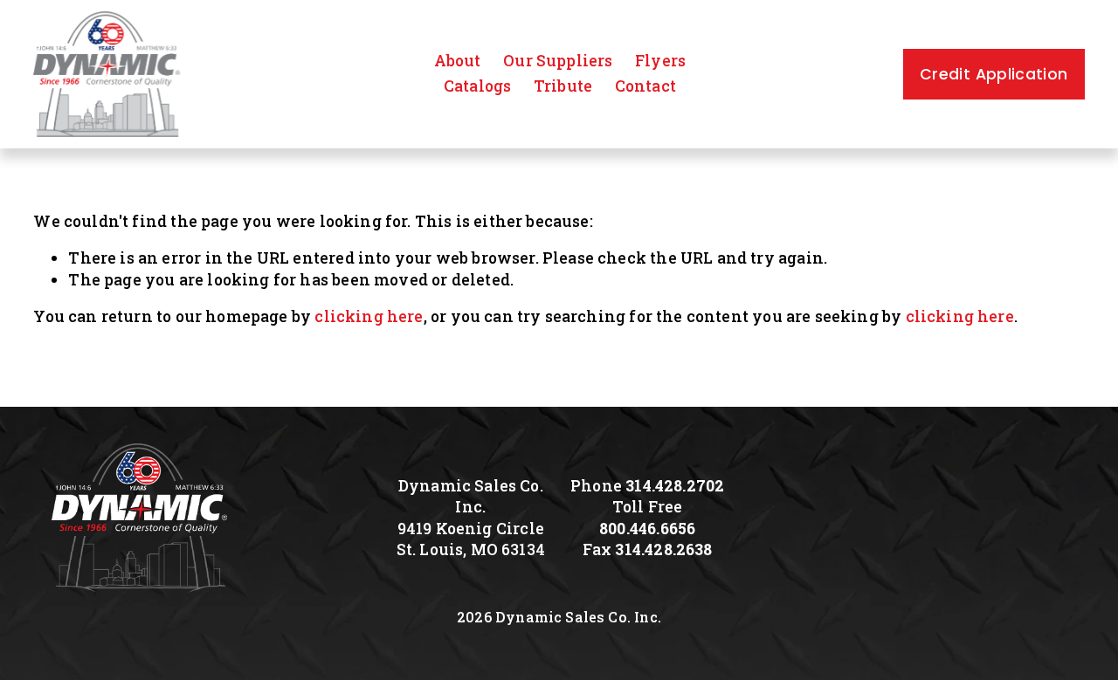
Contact (645, 86)
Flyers (660, 61)
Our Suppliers (557, 61)
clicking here (368, 316)
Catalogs (477, 86)
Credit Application (993, 74)
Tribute (563, 86)
